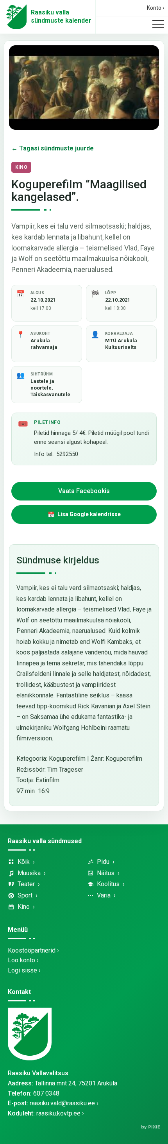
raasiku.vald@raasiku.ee (62, 1103)
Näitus (105, 873)
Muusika (29, 873)
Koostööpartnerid (31, 950)
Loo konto (21, 960)
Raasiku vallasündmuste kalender (61, 16)
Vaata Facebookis (84, 491)
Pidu (103, 861)
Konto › (155, 8)
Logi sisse (22, 970)
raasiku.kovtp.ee (58, 1113)
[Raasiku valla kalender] (16, 17)
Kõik (24, 861)
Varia (104, 895)
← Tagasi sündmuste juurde (52, 148)
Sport (25, 895)
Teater (26, 884)
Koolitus (108, 884)
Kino (24, 906)
